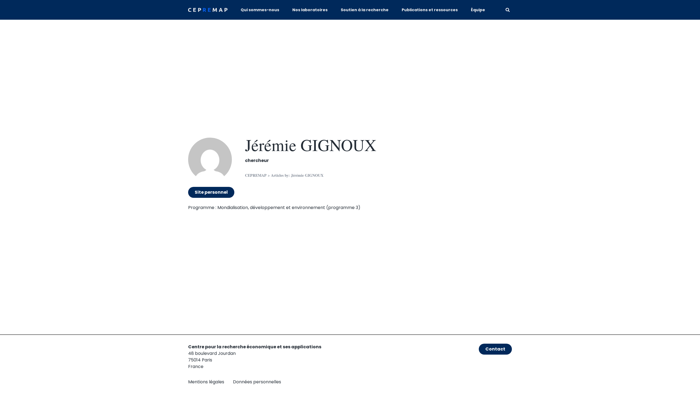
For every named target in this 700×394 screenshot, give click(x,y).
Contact (495, 349)
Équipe (478, 10)
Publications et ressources (430, 10)
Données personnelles (257, 382)
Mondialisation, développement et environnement (271, 207)
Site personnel (211, 192)
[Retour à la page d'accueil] (208, 10)
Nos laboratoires (310, 10)
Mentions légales (206, 382)
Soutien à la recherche (365, 10)
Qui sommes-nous (260, 10)
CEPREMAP (256, 175)
